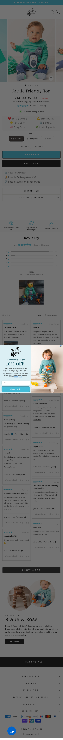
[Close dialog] (61, 346)
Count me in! (15, 389)
